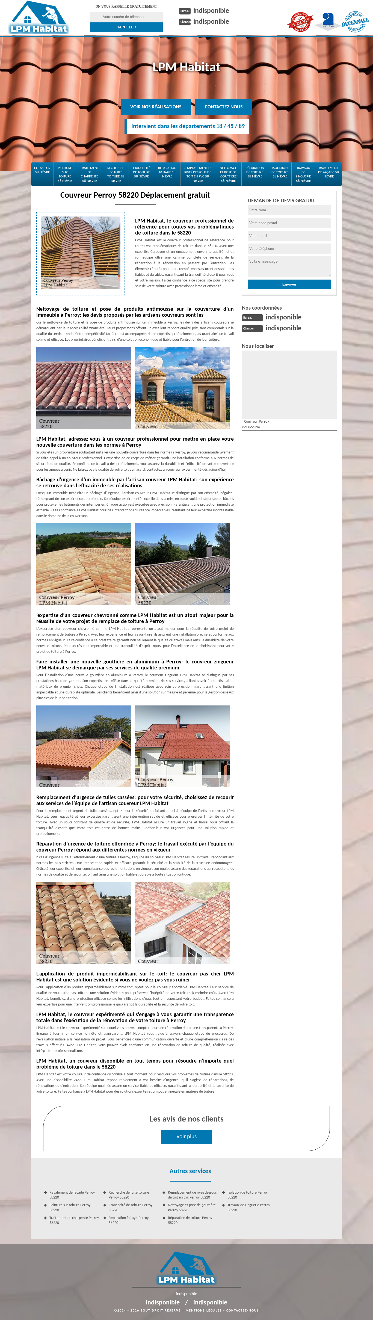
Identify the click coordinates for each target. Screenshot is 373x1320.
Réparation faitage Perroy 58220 (129, 1220)
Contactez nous (224, 107)
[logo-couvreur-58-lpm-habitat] (38, 16)
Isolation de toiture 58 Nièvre (279, 172)
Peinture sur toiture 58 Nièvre (65, 174)
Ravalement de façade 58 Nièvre (328, 172)
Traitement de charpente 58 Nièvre (89, 174)
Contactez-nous (242, 1310)
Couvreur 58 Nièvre (42, 170)
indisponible (211, 11)
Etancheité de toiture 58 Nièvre (141, 172)
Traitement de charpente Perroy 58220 (74, 1220)
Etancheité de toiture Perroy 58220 (130, 1207)
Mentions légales (204, 1310)
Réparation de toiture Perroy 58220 (190, 1220)
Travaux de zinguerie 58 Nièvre (303, 174)
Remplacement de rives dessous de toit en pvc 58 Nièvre (197, 174)
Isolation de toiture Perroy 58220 (247, 1195)
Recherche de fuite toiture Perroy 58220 (129, 1195)
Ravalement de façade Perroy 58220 (72, 1195)
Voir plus (186, 1137)
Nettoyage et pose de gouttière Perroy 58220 (192, 1207)
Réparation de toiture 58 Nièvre (255, 172)
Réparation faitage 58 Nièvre (167, 172)
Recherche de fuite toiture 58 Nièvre (115, 174)
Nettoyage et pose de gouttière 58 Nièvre (228, 174)
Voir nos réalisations (156, 107)
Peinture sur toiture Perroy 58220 (69, 1207)
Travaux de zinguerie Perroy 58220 (248, 1207)
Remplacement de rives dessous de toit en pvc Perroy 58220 (192, 1195)
